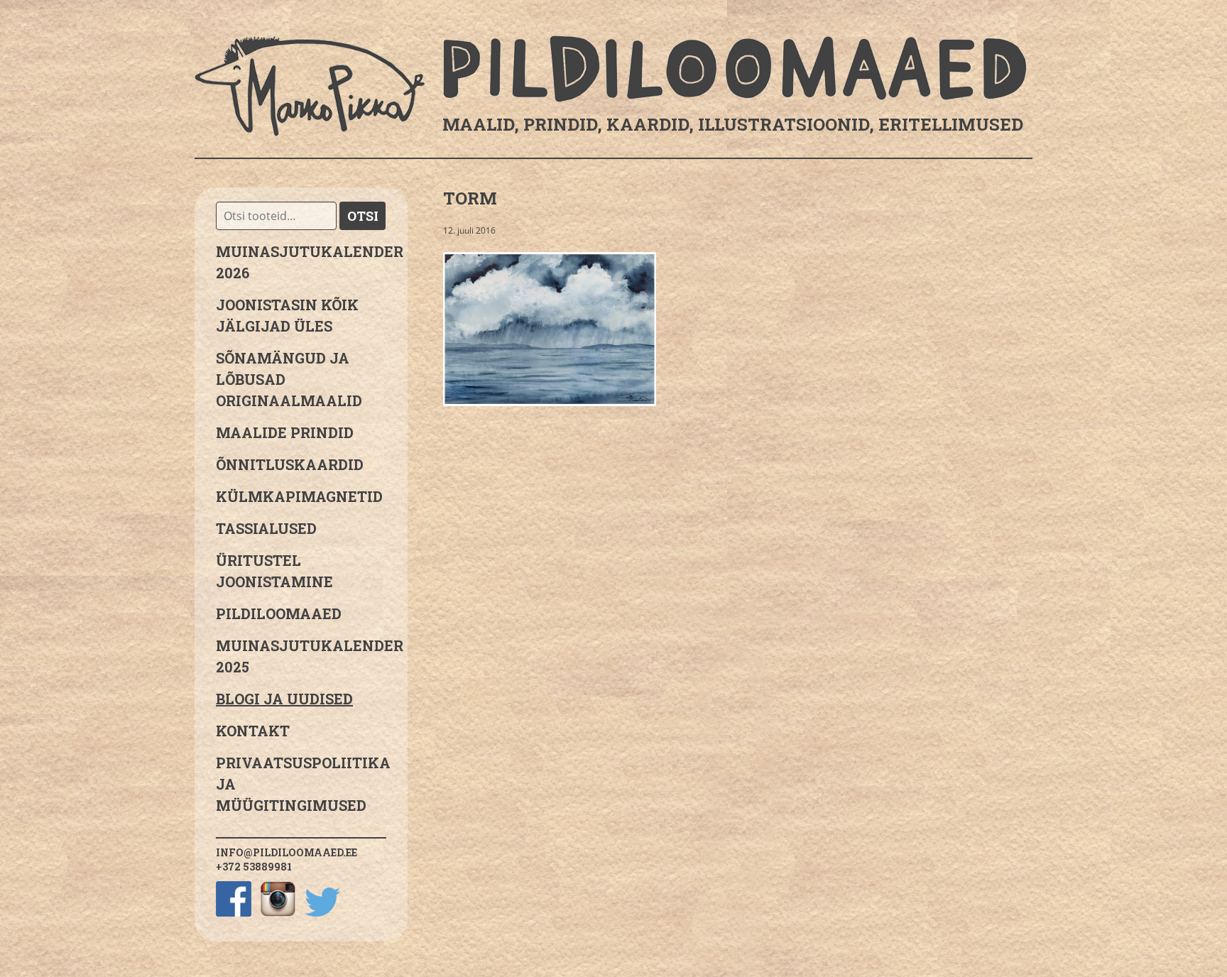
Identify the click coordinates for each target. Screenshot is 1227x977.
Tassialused (266, 528)
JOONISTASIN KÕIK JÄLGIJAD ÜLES (287, 315)
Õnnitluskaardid (290, 464)
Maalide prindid (285, 432)
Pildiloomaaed (279, 613)
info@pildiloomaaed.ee (286, 852)
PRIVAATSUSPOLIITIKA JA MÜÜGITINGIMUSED (301, 783)
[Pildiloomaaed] (613, 86)
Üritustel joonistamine (274, 571)
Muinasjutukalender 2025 (301, 656)
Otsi (362, 215)
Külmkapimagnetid (299, 496)
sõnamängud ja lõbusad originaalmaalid (289, 379)
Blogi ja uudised (284, 698)
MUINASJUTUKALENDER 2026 (301, 262)
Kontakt (253, 730)
